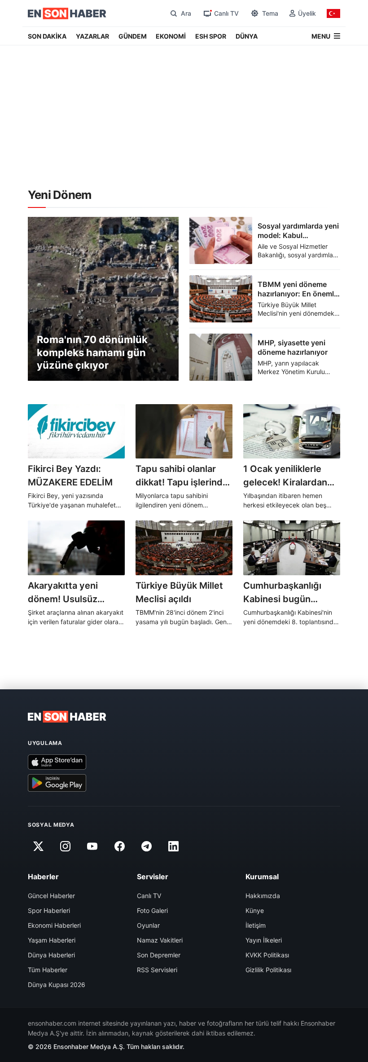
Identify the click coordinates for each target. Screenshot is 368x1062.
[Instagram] (65, 846)
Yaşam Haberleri (51, 940)
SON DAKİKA (47, 36)
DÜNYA (247, 36)
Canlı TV (149, 895)
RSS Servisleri (157, 970)
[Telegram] (146, 846)
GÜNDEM (132, 36)
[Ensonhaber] (67, 13)
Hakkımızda (262, 895)
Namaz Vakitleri (160, 940)
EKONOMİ (171, 36)
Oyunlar (148, 925)
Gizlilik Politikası (268, 970)
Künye (254, 910)
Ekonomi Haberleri (54, 925)
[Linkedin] (173, 846)
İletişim (255, 925)
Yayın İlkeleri (263, 940)
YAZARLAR (92, 36)
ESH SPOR (210, 36)
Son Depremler (158, 955)
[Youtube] (92, 846)
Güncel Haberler (51, 895)
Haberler (43, 876)
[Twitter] (38, 846)
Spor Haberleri (49, 910)
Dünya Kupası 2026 (56, 984)
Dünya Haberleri (51, 955)
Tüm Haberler (47, 970)
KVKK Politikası (267, 955)
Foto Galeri (152, 910)
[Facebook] (119, 846)
